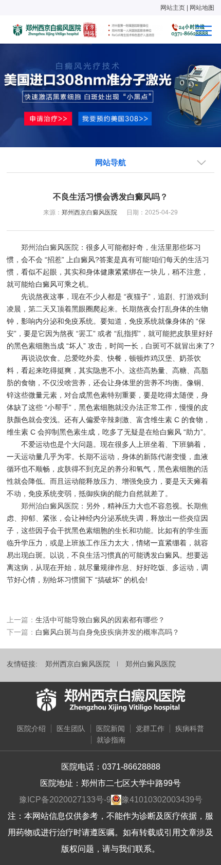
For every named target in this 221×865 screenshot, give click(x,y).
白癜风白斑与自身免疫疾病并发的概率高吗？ (107, 632)
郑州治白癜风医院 (50, 247)
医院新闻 (110, 728)
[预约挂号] (110, 94)
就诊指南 (111, 740)
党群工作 (150, 728)
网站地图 (202, 7)
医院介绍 (31, 728)
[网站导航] (203, 31)
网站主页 (172, 7)
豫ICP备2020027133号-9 (65, 799)
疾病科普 (189, 728)
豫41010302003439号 (161, 799)
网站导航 (110, 162)
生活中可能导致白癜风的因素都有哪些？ (100, 620)
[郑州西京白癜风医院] (110, 700)
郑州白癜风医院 (150, 664)
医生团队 (71, 728)
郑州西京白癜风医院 (89, 212)
